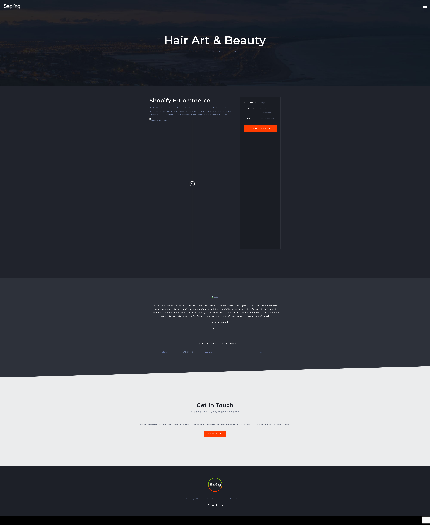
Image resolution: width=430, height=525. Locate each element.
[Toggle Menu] (425, 7)
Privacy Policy (229, 499)
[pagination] (213, 328)
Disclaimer (240, 499)
